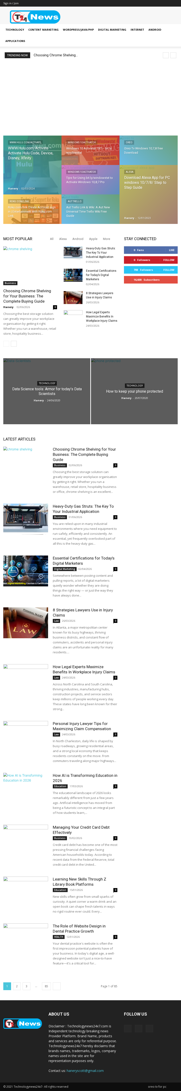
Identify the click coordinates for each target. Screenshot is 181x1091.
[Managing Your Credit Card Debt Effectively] (25, 840)
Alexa (129, 172)
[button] (172, 30)
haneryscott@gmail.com (85, 1070)
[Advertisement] (90, 97)
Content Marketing (43, 29)
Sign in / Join (11, 3)
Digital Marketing (112, 29)
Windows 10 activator (82, 142)
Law (56, 620)
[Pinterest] (166, 3)
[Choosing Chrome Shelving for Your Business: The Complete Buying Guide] (30, 265)
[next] (173, 55)
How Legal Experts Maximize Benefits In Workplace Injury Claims (101, 316)
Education (60, 786)
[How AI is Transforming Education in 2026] (25, 788)
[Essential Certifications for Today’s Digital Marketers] (73, 275)
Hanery (13, 188)
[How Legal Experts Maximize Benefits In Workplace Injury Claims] (73, 316)
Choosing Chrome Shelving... (56, 55)
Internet (137, 29)
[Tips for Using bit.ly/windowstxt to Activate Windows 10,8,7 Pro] (91, 183)
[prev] (166, 55)
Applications (15, 41)
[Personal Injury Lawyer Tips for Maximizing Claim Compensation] (25, 736)
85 (46, 986)
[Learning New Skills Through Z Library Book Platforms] (25, 892)
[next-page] (14, 344)
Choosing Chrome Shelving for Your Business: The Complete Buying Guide (27, 296)
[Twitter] (174, 3)
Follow (168, 260)
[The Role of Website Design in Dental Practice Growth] (25, 938)
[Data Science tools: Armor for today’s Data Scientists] (46, 392)
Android (154, 29)
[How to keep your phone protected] (134, 393)
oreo (129, 142)
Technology (14, 29)
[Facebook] (158, 3)
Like (171, 250)
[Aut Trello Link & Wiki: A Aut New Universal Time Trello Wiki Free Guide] (91, 212)
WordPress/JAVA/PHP (78, 29)
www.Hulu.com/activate (25, 142)
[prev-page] (6, 344)
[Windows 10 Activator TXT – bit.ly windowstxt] (91, 153)
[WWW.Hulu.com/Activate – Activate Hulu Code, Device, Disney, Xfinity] (32, 165)
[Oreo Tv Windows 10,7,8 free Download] (148, 153)
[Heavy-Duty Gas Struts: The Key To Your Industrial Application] (73, 252)
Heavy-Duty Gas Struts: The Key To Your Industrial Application (101, 253)
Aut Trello (75, 201)
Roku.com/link (19, 201)
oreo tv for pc (157, 1087)
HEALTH (58, 937)
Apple (93, 239)
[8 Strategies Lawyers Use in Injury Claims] (73, 297)
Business (10, 283)
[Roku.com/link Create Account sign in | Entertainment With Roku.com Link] (32, 212)
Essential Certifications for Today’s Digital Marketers (101, 275)
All (51, 239)
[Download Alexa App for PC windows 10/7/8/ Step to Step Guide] (148, 194)
